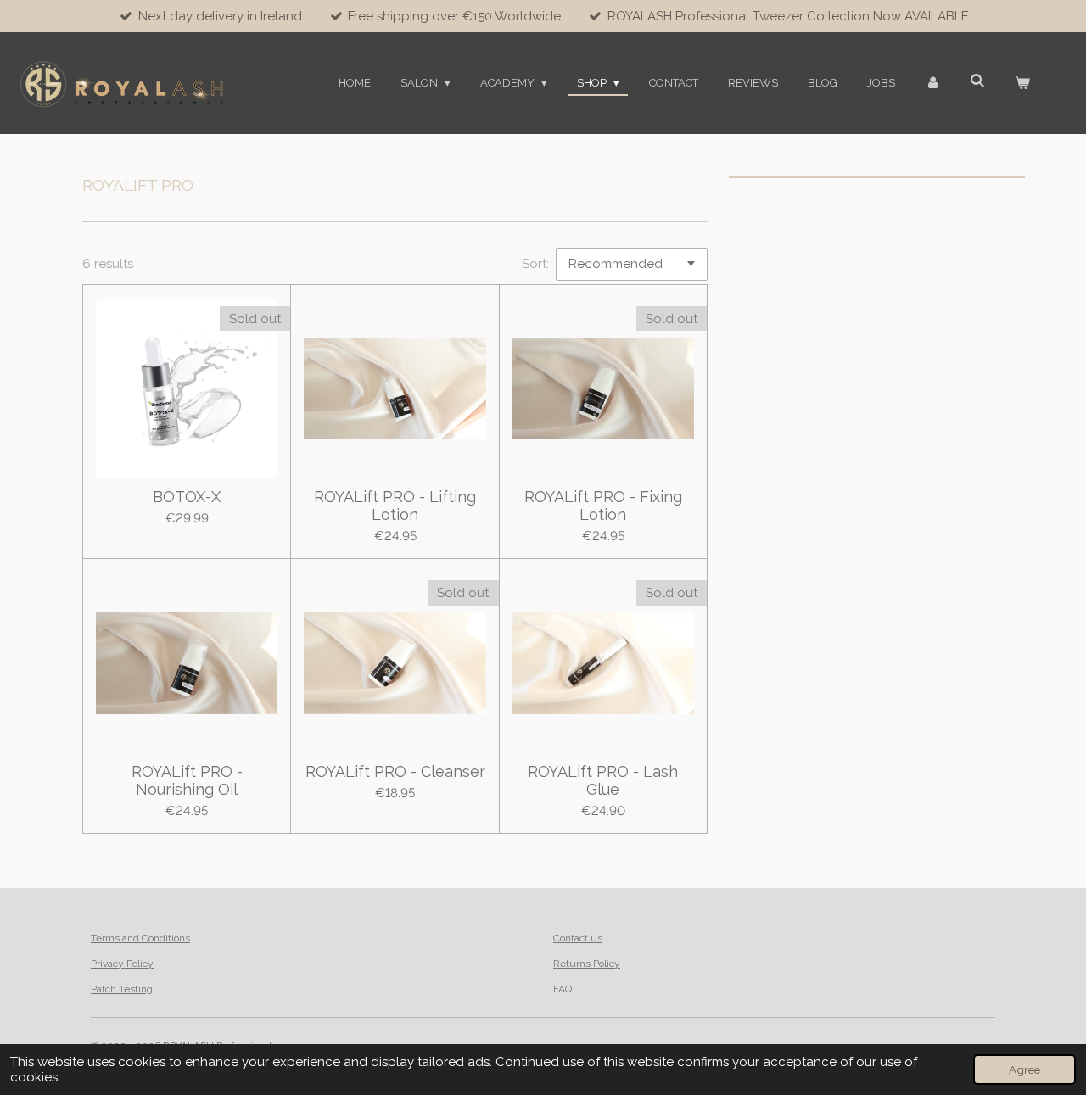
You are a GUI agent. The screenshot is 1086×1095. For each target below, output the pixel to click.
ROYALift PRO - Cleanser (395, 771)
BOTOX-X (187, 497)
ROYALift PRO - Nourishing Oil (187, 780)
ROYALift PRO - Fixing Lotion (603, 505)
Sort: (535, 263)
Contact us (577, 938)
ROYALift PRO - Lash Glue (603, 780)
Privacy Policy (122, 963)
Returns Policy (586, 963)
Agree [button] (1024, 1069)
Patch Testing (122, 989)
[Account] (932, 83)
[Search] (978, 81)
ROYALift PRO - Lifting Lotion (395, 505)
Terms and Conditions (140, 938)
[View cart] (1023, 83)
